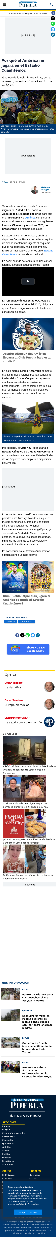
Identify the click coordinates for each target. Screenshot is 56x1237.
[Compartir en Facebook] (53, 13)
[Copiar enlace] (53, 35)
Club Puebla (26, 622)
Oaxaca (33, 1178)
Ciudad (6, 1130)
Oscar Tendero (13, 682)
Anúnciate (7, 1164)
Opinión (10, 674)
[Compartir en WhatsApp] (53, 24)
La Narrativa (12, 687)
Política (6, 1154)
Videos (5, 1150)
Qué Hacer (8, 1143)
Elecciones (8, 1161)
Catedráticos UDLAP (17, 717)
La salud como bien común (23, 722)
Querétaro (34, 1175)
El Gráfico (7, 1178)
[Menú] (4, 4)
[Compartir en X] (53, 18)
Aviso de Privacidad (28, 1204)
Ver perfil (46, 192)
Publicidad (19, 1217)
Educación (8, 1140)
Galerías (6, 1157)
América (10, 622)
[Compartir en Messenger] (53, 29)
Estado (6, 1126)
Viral (5, 182)
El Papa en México (16, 705)
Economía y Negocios (13, 1133)
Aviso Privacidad (34, 1217)
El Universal (8, 1175)
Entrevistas (8, 1136)
